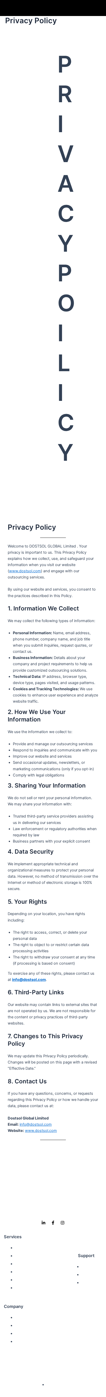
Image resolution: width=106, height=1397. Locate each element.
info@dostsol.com (29, 979)
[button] (102, 8)
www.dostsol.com (25, 571)
